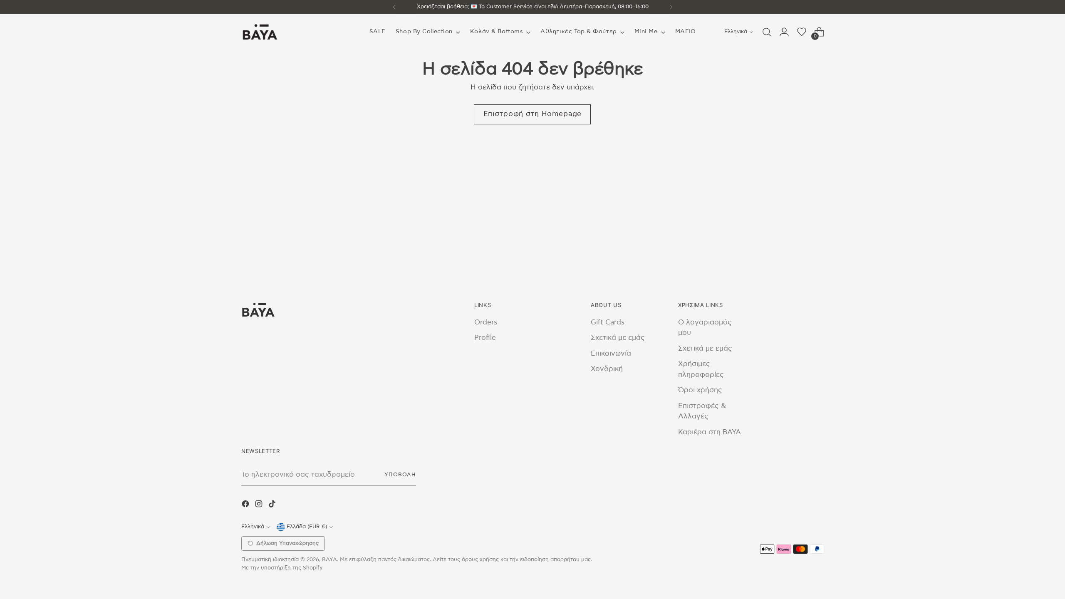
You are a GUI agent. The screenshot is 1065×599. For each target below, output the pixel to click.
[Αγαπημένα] (801, 32)
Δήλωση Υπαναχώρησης (287, 543)
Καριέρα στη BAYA (709, 432)
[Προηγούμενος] (394, 7)
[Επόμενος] (671, 7)
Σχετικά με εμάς (618, 337)
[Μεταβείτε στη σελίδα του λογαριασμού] (784, 32)
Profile (485, 337)
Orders (485, 322)
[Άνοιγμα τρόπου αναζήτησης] (766, 32)
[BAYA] (260, 31)
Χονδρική (607, 368)
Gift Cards (607, 322)
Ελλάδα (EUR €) (307, 527)
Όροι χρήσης (700, 390)
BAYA (329, 559)
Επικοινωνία (611, 353)
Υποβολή (400, 475)
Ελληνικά (735, 32)
